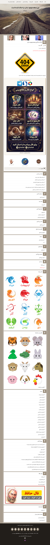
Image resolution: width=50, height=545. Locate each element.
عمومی (40, 168)
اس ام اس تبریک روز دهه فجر (39, 180)
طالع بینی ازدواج (41, 232)
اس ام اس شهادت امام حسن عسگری (38, 189)
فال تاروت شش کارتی (40, 422)
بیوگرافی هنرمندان (41, 518)
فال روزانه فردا (42, 520)
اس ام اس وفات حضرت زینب (39, 177)
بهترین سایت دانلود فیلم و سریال (39, 457)
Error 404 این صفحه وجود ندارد (34, 42)
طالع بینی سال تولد (41, 387)
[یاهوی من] (37, 529)
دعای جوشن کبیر (41, 240)
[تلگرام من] (34, 529)
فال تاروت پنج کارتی (41, 419)
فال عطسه (42, 510)
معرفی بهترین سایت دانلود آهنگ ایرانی (38, 469)
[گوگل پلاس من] (18, 529)
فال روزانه (31, 2)
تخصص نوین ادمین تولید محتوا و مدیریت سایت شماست (35, 464)
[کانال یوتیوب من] (15, 529)
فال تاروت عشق (41, 429)
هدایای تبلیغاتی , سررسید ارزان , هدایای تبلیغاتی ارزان (36, 467)
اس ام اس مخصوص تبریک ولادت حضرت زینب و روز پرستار (35, 187)
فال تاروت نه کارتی (41, 424)
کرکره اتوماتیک (42, 452)
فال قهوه (43, 212)
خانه (45, 2)
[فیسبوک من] (31, 529)
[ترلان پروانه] (25, 38)
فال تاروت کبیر (42, 397)
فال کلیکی (42, 250)
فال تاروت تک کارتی (41, 412)
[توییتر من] (22, 529)
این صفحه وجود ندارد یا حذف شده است (25, 7)
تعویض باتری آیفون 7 (41, 454)
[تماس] (25, 529)
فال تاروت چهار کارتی (41, 417)
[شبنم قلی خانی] (11, 38)
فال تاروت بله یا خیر (41, 434)
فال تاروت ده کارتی (41, 427)
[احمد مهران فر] (39, 38)
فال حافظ (41, 2)
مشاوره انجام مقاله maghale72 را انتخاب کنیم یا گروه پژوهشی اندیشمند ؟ (32, 459)
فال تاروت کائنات (41, 402)
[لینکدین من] (12, 529)
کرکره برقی (42, 449)
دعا (43, 242)
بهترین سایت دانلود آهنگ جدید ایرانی (38, 462)
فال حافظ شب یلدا (41, 482)
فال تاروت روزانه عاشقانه (40, 432)
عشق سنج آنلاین (41, 257)
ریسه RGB (42, 265)
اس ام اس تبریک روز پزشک (40, 185)
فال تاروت (36, 2)
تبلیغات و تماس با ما (11, 2)
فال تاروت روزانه (41, 395)
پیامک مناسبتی (25, 2)
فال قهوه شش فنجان (41, 217)
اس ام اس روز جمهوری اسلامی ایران (38, 182)
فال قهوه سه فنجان (41, 215)
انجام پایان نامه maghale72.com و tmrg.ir (37, 447)
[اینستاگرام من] (28, 529)
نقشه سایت (20, 536)
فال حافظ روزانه (41, 479)
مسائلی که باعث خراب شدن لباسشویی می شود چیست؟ (35, 444)
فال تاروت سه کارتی (41, 414)
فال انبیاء (43, 205)
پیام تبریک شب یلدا (41, 484)
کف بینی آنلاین (42, 225)
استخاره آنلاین (18, 2)
